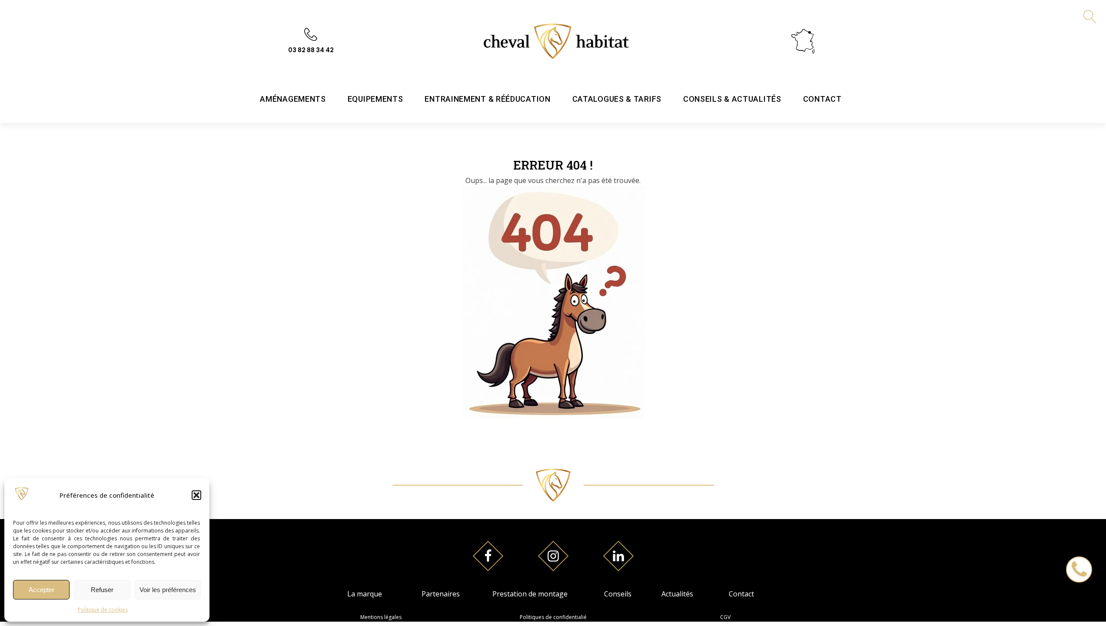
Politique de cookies (103, 609)
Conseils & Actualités (732, 98)
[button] (196, 495)
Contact (822, 98)
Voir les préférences (167, 589)
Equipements (375, 98)
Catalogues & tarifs (616, 98)
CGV (725, 617)
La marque (364, 594)
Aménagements (292, 98)
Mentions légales (381, 617)
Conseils (617, 594)
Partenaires (441, 594)
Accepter (41, 589)
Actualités (677, 594)
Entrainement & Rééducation (487, 98)
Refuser (102, 589)
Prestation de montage (530, 594)
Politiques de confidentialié (553, 617)
